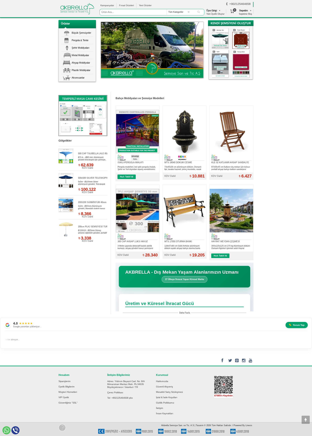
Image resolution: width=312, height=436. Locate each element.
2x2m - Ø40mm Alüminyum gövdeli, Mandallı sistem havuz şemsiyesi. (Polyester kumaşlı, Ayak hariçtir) (91, 207)
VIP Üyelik (63, 397)
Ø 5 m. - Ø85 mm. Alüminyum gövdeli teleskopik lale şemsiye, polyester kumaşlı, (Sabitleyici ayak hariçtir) (92, 158)
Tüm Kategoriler (175, 12)
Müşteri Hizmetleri (67, 392)
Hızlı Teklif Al (126, 177)
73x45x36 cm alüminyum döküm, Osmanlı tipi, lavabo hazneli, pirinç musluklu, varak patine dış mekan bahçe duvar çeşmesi (182, 168)
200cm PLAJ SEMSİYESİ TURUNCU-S (97, 227)
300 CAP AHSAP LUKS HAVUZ (133, 241)
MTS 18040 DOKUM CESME (178, 162)
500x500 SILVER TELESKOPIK (93, 178)
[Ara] (198, 12)
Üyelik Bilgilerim (66, 386)
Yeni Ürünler (145, 5)
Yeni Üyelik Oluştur (215, 14)
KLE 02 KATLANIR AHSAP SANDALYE (230, 162)
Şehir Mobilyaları (80, 47)
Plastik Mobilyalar (81, 70)
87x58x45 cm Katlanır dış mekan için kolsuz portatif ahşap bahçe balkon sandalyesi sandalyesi (230, 168)
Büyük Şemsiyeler (81, 32)
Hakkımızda (162, 381)
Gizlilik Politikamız (165, 402)
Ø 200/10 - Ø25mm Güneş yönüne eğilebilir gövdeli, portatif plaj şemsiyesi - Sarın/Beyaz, (92, 231)
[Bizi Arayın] (227, 4)
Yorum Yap (297, 325)
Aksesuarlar (78, 77)
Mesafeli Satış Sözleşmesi (169, 392)
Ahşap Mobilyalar (81, 62)
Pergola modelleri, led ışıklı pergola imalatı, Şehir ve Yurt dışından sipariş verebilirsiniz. (137, 168)
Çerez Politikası (115, 392)
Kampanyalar (107, 5)
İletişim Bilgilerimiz (118, 375)
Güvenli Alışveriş (164, 386)
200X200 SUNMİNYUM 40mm (92, 202)
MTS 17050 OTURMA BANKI (178, 241)
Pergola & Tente (80, 40)
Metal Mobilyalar (80, 55)
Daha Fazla (184, 313)
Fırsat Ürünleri (126, 5)
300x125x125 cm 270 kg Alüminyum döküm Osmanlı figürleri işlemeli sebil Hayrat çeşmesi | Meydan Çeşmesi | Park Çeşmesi (230, 247)
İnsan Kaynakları (164, 413)
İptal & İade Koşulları (166, 397)
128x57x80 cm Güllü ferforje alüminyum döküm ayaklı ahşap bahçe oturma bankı (182, 247)
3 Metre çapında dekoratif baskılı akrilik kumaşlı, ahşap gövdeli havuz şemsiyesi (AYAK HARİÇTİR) (135, 247)
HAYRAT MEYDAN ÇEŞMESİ (225, 241)
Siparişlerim (64, 381)
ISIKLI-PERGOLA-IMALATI (130, 162)
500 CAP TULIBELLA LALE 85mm (94, 153)
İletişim (159, 408)
